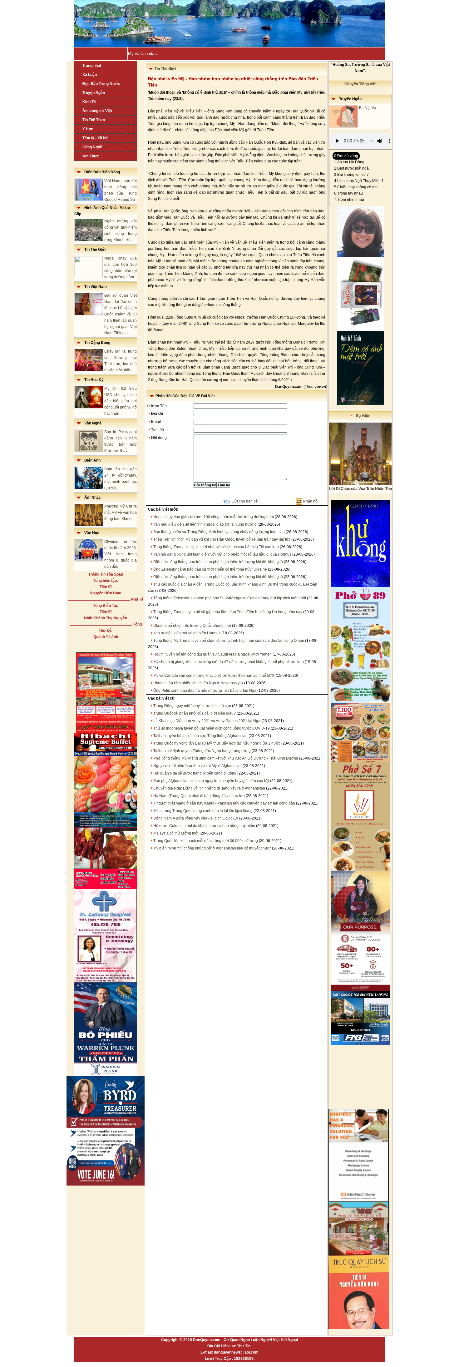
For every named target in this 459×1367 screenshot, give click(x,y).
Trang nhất (91, 65)
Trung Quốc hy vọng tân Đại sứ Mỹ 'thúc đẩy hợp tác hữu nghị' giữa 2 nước (216, 743)
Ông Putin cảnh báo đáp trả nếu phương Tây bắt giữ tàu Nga (204, 690)
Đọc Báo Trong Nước (101, 84)
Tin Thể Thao (93, 120)
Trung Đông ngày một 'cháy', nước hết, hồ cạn (192, 706)
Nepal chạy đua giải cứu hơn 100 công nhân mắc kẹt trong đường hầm (213, 517)
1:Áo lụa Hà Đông (349, 162)
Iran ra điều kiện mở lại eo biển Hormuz (186, 633)
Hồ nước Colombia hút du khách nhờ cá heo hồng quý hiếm (204, 826)
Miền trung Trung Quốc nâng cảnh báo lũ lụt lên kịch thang (203, 811)
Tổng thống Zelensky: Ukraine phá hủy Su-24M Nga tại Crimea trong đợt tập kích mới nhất (229, 598)
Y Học (87, 129)
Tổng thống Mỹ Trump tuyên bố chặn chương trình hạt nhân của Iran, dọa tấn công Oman (228, 640)
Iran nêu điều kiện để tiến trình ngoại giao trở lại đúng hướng (205, 524)
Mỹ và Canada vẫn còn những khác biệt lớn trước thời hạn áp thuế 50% (214, 675)
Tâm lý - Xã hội (95, 138)
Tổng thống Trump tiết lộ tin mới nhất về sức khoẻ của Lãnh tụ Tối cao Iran (216, 547)
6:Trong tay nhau (348, 193)
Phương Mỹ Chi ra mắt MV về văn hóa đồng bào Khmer (120, 512)
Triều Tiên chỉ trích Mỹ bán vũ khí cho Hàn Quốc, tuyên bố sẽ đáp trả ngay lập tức (221, 539)
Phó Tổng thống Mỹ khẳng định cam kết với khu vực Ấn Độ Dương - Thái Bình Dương (225, 758)
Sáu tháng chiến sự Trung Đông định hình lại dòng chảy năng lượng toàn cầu (219, 532)
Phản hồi (310, 501)
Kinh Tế (89, 102)
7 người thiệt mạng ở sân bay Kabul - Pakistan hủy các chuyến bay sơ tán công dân (224, 803)
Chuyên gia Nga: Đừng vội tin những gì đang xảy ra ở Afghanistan (209, 788)
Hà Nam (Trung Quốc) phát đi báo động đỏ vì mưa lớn (199, 796)
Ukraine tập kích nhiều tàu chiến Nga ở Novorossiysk (198, 683)
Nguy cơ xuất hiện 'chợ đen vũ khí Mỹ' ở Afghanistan (197, 766)
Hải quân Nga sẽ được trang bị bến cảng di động (194, 773)
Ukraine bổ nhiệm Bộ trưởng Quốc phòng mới (192, 625)
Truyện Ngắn (93, 93)
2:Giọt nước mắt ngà (351, 168)
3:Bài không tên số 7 (351, 174)
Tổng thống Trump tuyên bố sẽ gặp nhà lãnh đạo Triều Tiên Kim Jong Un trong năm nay (227, 612)
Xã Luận (89, 74)
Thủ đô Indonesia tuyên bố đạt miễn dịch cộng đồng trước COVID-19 (211, 728)
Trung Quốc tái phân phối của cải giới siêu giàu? (194, 713)
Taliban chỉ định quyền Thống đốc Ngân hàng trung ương (202, 751)
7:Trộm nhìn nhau (349, 199)
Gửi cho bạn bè (245, 501)
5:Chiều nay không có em (356, 187)
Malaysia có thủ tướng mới (176, 833)
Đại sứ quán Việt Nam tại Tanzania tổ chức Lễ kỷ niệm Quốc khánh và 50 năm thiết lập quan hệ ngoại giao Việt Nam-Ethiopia (120, 314)
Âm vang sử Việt (97, 111)
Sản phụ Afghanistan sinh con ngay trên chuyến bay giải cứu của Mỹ (211, 781)
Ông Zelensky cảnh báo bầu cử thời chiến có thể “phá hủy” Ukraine (210, 569)
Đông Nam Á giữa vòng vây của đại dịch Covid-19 (195, 818)
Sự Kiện (361, 416)
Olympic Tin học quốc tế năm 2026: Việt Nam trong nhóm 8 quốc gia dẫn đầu (120, 554)
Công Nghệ (92, 147)
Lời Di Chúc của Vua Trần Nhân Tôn (360, 489)
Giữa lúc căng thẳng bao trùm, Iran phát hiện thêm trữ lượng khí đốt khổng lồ (218, 562)
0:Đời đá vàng (346, 156)
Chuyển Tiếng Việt (360, 84)
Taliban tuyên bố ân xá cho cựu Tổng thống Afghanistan (200, 736)
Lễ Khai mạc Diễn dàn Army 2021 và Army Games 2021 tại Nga (206, 721)
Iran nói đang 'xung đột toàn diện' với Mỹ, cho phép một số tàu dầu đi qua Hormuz (222, 554)
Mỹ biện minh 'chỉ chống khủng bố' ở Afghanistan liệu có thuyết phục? (212, 848)
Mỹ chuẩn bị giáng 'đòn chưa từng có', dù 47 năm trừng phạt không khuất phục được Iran (228, 662)
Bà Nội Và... (369, 108)
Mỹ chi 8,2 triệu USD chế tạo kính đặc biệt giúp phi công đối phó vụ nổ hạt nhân (120, 401)
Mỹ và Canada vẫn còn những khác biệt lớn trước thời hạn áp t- (186, 53)
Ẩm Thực (90, 156)
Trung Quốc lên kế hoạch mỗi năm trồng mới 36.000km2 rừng (205, 841)
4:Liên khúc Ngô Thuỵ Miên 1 (359, 181)
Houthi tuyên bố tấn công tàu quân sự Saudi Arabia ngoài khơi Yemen (212, 654)
